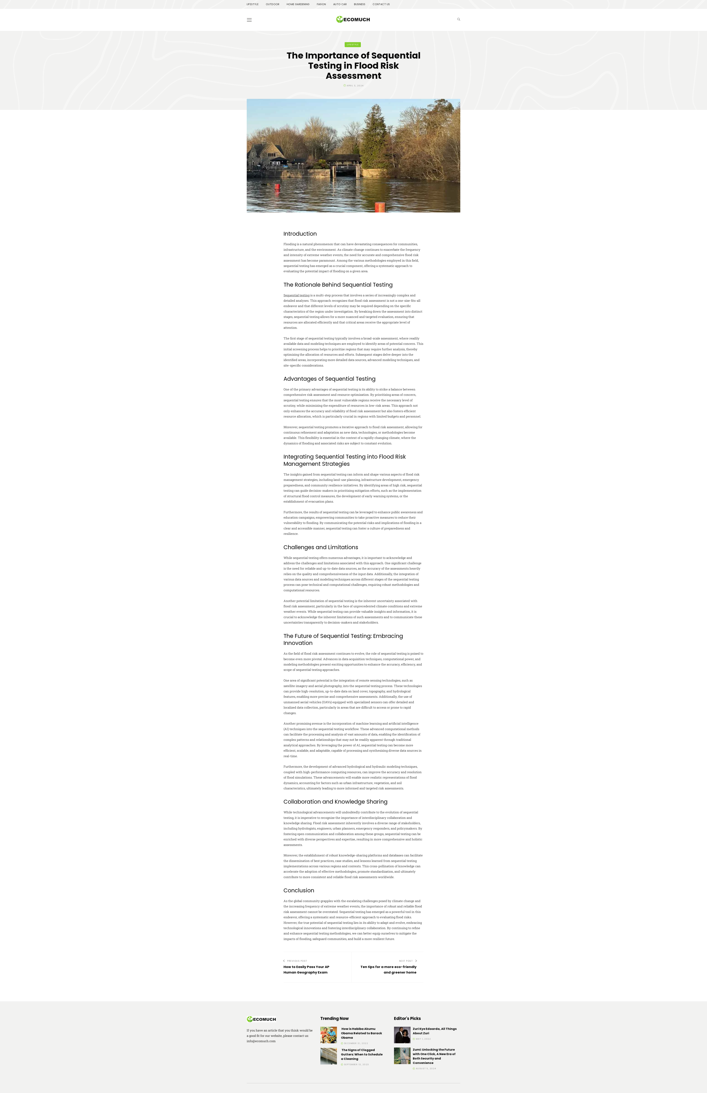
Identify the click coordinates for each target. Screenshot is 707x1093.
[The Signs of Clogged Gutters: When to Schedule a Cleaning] (328, 1057)
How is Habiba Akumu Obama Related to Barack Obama (361, 1033)
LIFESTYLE (252, 4)
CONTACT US (381, 4)
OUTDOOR (272, 4)
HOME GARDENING (298, 4)
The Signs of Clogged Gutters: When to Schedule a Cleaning (362, 1054)
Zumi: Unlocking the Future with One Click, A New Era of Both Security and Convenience (434, 1056)
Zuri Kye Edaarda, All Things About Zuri (435, 1031)
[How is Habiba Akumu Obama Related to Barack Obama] (328, 1036)
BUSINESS (359, 4)
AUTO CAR (340, 4)
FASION (321, 4)
